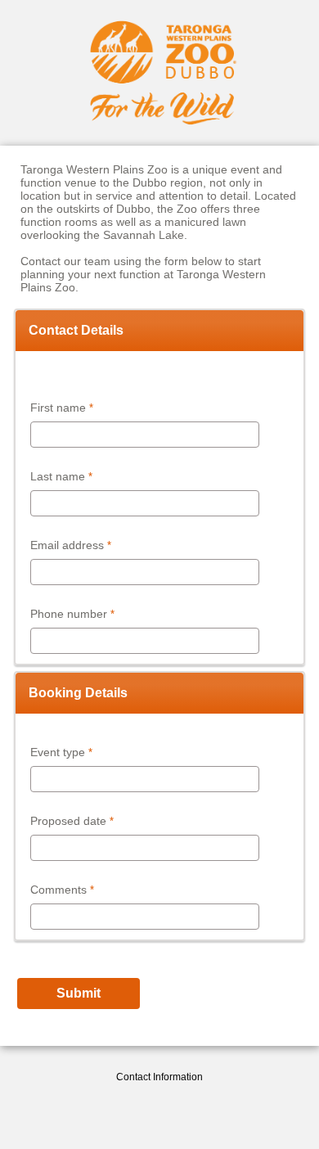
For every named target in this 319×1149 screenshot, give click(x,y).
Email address (67, 545)
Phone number (68, 613)
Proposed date (68, 820)
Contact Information (159, 1077)
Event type (57, 752)
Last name (57, 476)
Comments (58, 889)
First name (58, 407)
